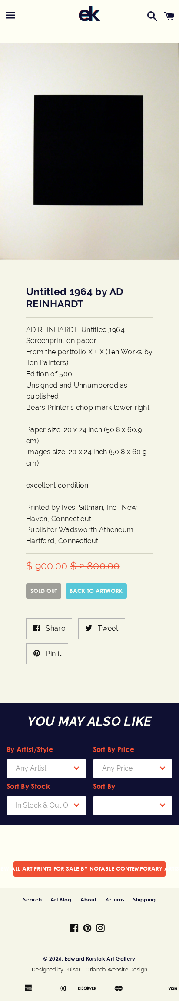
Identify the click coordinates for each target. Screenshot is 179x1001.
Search (32, 899)
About (88, 899)
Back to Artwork (96, 590)
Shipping (144, 899)
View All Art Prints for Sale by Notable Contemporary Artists (89, 868)
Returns (114, 899)
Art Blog (60, 899)
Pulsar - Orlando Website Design (106, 970)
